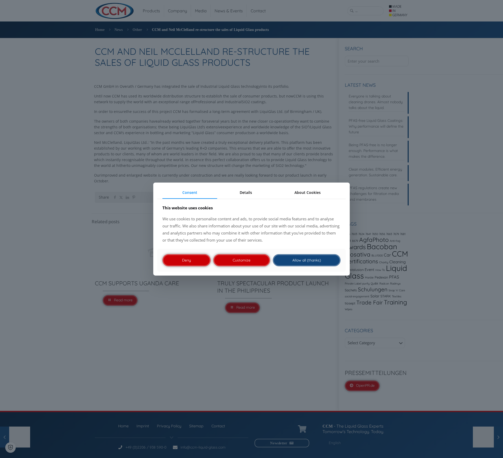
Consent (189, 192)
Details (246, 192)
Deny (186, 260)
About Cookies (307, 192)
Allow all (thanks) (306, 260)
